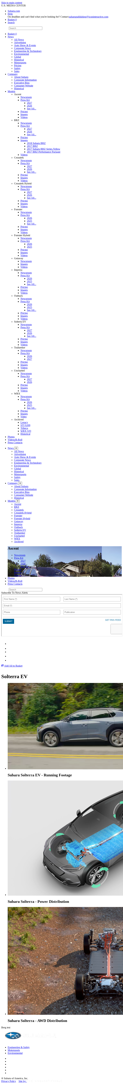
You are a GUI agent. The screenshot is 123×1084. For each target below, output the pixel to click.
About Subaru (21, 77)
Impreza (18, 524)
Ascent (17, 504)
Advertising (20, 42)
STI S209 (25, 425)
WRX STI (25, 431)
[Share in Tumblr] (9, 656)
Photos (11, 436)
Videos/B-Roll (15, 439)
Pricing (17, 65)
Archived (19, 541)
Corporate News (22, 48)
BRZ (16, 507)
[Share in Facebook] (10, 648)
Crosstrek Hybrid (23, 512)
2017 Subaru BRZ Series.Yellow (43, 149)
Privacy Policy (8, 1081)
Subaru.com (14, 11)
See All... (31, 108)
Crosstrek (19, 509)
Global (17, 56)
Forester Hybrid (22, 518)
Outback (18, 527)
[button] (2, 665)
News (11, 36)
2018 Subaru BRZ (36, 143)
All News (19, 39)
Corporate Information (25, 80)
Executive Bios (21, 82)
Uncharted (19, 535)
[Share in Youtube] (9, 651)
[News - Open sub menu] (16, 448)
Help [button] (10, 13)
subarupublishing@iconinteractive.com (88, 16)
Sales (16, 71)
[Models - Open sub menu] (18, 501)
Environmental (21, 54)
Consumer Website (23, 85)
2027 (29, 103)
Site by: (23, 1081)
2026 (29, 105)
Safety (17, 68)
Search (4, 28)
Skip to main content (11, 2)
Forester (18, 515)
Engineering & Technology (28, 51)
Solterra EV (20, 530)
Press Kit (25, 100)
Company (13, 74)
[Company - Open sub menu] (20, 483)
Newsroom (26, 97)
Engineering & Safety (19, 1047)
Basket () (12, 19)
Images (24, 114)
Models (11, 91)
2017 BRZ (32, 146)
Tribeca (24, 428)
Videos (24, 117)
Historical (19, 59)
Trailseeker (19, 533)
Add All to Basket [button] (13, 665)
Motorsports (20, 62)
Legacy (24, 422)
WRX (17, 538)
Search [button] (11, 22)
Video (23, 416)
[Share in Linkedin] (10, 643)
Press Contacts (15, 442)
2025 (29, 221)
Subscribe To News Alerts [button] (14, 592)
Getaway (18, 521)
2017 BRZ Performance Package (43, 151)
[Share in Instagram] (9, 660)
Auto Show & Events (25, 45)
